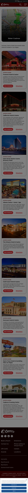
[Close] (26, 479)
